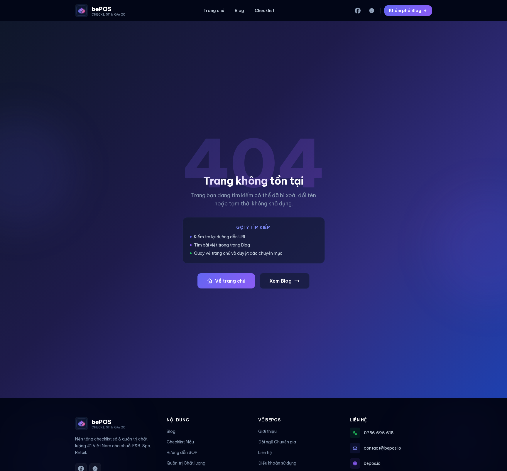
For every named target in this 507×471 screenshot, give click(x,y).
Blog (239, 10)
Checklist (265, 10)
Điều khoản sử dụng (277, 463)
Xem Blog (280, 281)
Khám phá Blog (405, 10)
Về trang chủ (230, 281)
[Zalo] (371, 10)
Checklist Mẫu (180, 442)
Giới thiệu (267, 431)
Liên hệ (265, 452)
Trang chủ (213, 10)
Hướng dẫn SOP (182, 452)
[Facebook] (357, 10)
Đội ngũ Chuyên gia (277, 442)
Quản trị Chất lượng (186, 463)
